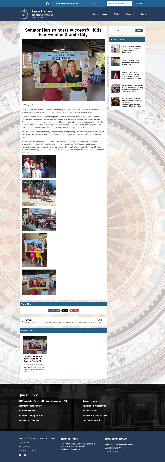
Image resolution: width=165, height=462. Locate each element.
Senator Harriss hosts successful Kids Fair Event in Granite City (34, 358)
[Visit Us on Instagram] (25, 454)
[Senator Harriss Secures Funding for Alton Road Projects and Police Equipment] (115, 52)
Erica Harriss (42, 11)
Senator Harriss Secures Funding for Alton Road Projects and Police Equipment (131, 49)
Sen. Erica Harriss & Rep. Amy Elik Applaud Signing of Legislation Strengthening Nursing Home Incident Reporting (132, 102)
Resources (130, 14)
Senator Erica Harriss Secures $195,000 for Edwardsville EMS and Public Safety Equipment (131, 75)
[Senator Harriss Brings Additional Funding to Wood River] (115, 66)
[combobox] (120, 3)
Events (143, 14)
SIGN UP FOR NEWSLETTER (67, 3)
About (104, 14)
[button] (54, 310)
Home (95, 14)
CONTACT (95, 3)
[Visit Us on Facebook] (20, 454)
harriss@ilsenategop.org (70, 449)
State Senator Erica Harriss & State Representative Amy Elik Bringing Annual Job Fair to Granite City (132, 88)
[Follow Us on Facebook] (47, 3)
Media (116, 14)
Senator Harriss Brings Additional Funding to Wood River (131, 62)
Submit (139, 30)
